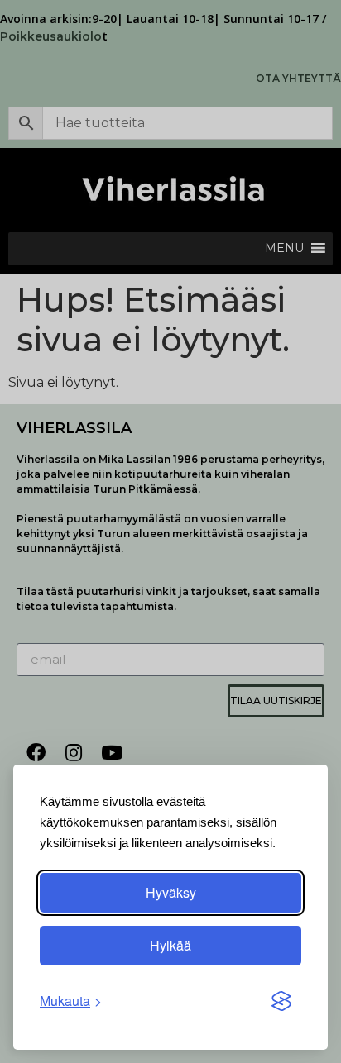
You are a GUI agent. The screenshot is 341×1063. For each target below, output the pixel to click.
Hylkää (170, 945)
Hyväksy (171, 892)
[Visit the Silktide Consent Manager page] (281, 1001)
